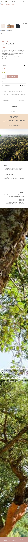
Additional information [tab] (14, 109)
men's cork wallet (21, 94)
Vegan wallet (4, 96)
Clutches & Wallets (11, 91)
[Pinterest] (25, 85)
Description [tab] (14, 106)
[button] (13, 1)
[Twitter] (23, 85)
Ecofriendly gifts (13, 94)
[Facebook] (21, 85)
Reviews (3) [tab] (14, 111)
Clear (3, 68)
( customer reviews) (14, 40)
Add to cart (12, 76)
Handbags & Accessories (7, 93)
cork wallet (6, 94)
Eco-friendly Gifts (19, 91)
